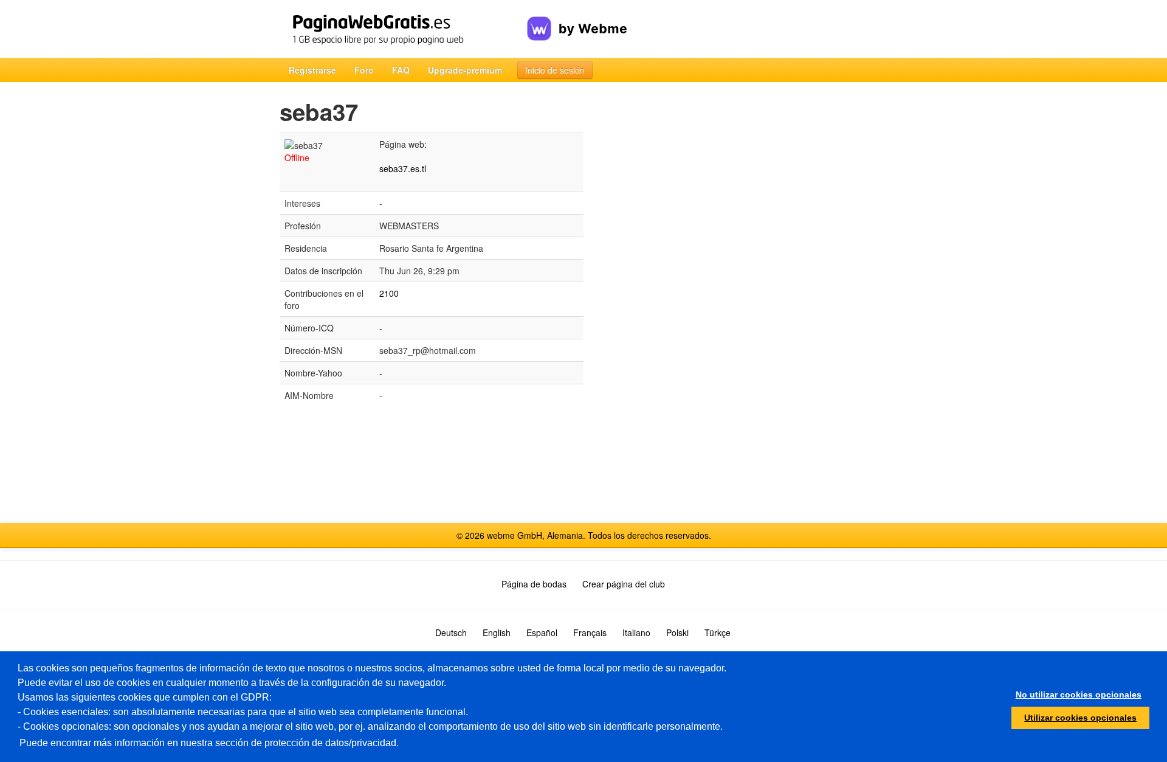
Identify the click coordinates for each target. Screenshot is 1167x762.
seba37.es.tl (402, 168)
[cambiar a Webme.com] (577, 19)
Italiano (636, 632)
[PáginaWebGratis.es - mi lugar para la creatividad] (403, 29)
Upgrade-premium (465, 70)
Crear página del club (623, 584)
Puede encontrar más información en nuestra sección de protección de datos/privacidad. (209, 743)
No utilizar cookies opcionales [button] (1078, 694)
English (497, 632)
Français (590, 632)
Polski (677, 632)
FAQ (401, 70)
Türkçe (717, 632)
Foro (364, 70)
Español (541, 632)
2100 (389, 293)
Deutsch (451, 632)
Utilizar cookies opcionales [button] (1080, 717)
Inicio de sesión (555, 70)
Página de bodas (533, 584)
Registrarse (312, 70)
